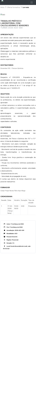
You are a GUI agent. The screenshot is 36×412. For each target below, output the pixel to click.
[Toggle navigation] (31, 2)
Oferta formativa (13, 7)
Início (2, 7)
